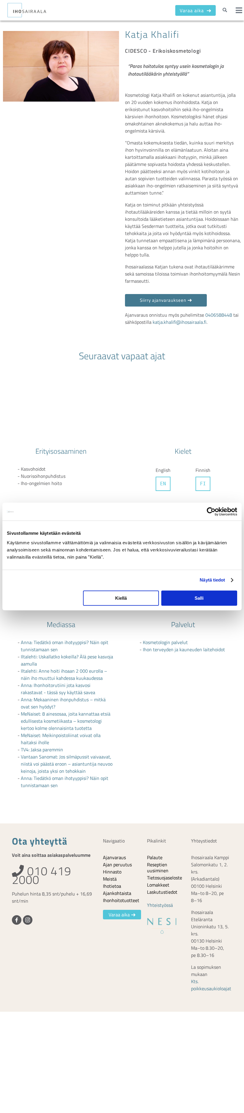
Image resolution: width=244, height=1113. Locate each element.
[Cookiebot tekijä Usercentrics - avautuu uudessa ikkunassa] (211, 511)
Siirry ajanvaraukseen (163, 300)
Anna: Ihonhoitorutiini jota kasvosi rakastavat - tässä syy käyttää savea (58, 689)
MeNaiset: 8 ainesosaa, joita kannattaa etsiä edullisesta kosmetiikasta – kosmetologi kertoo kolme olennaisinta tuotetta (65, 721)
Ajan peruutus (117, 864)
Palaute (154, 857)
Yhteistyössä (160, 905)
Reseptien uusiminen (157, 867)
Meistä (110, 878)
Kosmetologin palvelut (165, 642)
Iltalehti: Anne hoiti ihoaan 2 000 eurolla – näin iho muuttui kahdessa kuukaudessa (64, 674)
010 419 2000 (41, 875)
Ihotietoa (112, 886)
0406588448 (218, 314)
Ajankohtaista (117, 893)
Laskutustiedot (162, 892)
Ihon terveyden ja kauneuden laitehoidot (184, 649)
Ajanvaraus (114, 857)
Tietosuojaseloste (164, 877)
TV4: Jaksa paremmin (42, 749)
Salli (199, 598)
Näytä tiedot (212, 579)
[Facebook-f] (16, 920)
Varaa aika (192, 10)
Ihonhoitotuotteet (121, 900)
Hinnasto (112, 871)
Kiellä (121, 598)
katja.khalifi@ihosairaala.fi (180, 322)
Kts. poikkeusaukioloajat (211, 985)
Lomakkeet (158, 884)
